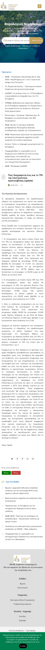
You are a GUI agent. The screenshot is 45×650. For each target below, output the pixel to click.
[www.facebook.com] (17, 459)
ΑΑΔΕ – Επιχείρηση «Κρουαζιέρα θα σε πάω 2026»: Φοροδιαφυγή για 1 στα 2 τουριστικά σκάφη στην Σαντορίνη (22, 79)
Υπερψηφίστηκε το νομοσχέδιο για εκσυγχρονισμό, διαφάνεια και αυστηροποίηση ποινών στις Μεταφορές (24, 536)
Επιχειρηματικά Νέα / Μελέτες (25, 28)
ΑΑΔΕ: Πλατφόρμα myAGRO (16, 166)
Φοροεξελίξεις (8, 31)
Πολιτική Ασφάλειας (16, 630)
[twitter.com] (12, 459)
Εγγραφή (22, 620)
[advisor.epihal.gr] (33, 459)
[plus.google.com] (27, 459)
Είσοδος (22, 616)
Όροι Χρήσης (30, 630)
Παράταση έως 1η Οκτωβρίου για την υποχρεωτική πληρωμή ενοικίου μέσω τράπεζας (20, 508)
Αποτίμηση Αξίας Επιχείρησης (22, 600)
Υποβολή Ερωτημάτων (22, 604)
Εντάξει (23, 646)
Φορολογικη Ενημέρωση (31, 46)
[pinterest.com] (22, 459)
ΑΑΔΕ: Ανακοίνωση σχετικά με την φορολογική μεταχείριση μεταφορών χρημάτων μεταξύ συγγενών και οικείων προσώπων (24, 137)
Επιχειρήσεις (23, 48)
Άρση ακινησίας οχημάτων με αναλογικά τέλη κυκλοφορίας (23, 499)
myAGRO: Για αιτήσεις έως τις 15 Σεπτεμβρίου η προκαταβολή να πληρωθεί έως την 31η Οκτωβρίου (24, 96)
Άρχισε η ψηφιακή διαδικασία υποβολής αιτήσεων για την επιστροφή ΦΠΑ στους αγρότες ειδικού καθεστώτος (21, 490)
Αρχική (8, 28)
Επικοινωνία (22, 588)
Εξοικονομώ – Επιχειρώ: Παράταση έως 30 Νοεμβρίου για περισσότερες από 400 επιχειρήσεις (22, 118)
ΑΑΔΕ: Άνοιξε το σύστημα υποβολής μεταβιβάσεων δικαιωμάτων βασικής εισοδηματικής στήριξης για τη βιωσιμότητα (23, 127)
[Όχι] (42, 642)
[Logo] (23, 560)
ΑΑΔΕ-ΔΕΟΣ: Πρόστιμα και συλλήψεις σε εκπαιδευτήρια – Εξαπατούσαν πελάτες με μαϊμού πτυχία (22, 519)
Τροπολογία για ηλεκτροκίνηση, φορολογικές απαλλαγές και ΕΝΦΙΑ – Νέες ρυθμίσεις (23, 527)
